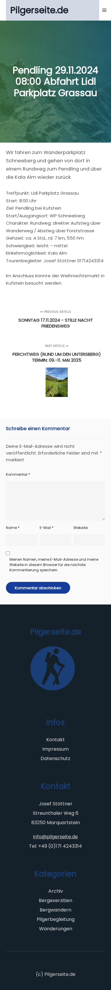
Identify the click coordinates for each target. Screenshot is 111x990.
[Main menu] (104, 10)
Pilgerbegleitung (56, 919)
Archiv (55, 891)
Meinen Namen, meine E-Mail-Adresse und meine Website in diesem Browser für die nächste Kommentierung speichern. (53, 564)
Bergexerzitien (55, 900)
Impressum (55, 749)
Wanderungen (55, 928)
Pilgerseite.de (39, 10)
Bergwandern (55, 909)
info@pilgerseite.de (55, 836)
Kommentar (18, 474)
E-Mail (47, 527)
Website (80, 527)
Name (13, 527)
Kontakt (55, 739)
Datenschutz (55, 758)
